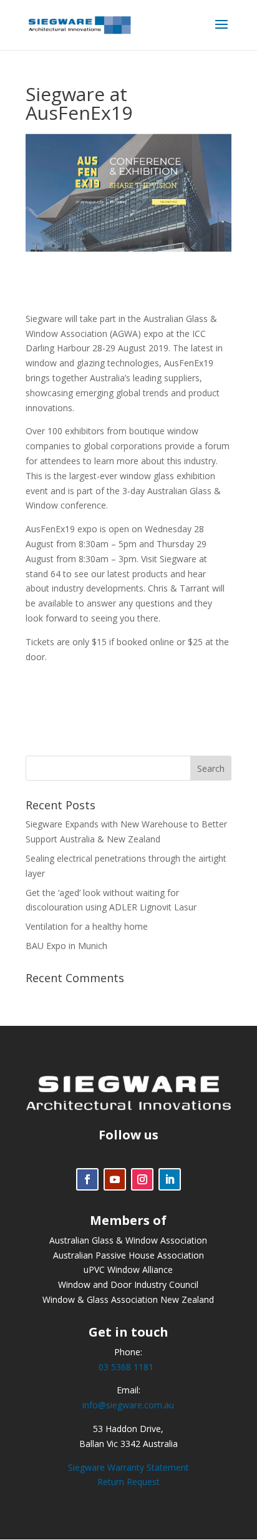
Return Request (128, 1482)
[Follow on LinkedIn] (169, 1179)
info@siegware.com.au (128, 1405)
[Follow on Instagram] (142, 1179)
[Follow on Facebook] (87, 1179)
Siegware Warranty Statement (128, 1467)
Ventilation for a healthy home (87, 926)
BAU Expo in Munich (66, 946)
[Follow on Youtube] (115, 1179)
